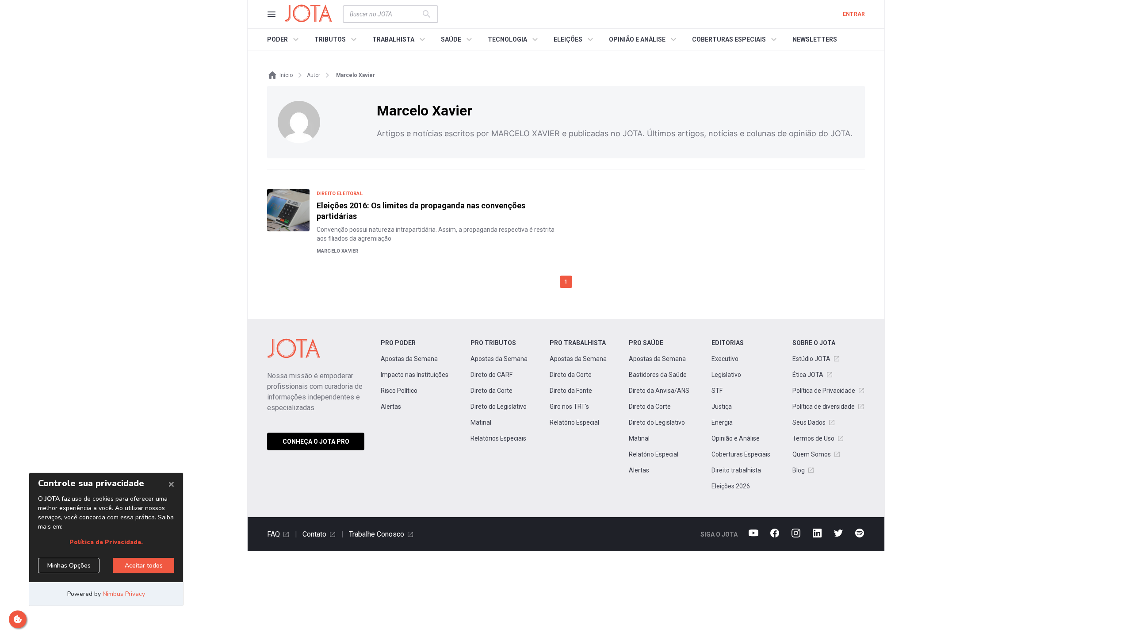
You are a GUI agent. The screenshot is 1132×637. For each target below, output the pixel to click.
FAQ (273, 534)
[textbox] (385, 14)
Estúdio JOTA (811, 358)
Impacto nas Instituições (414, 374)
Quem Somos (811, 454)
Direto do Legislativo (498, 406)
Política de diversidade (823, 406)
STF (717, 390)
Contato (314, 534)
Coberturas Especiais (740, 454)
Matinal (480, 422)
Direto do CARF (491, 374)
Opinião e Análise (735, 438)
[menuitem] (284, 39)
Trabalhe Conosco (376, 534)
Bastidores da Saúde (658, 374)
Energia (722, 422)
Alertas (391, 406)
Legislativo (726, 374)
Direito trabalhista (736, 470)
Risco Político (399, 390)
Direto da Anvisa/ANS (659, 390)
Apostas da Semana (409, 358)
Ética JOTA (807, 374)
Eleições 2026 (730, 486)
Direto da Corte (491, 390)
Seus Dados (809, 422)
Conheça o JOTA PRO (316, 441)
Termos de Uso (813, 438)
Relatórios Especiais (498, 438)
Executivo (724, 358)
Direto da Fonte (571, 390)
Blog (798, 470)
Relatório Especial (574, 422)
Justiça (721, 406)
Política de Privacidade (823, 390)
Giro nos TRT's (569, 406)
